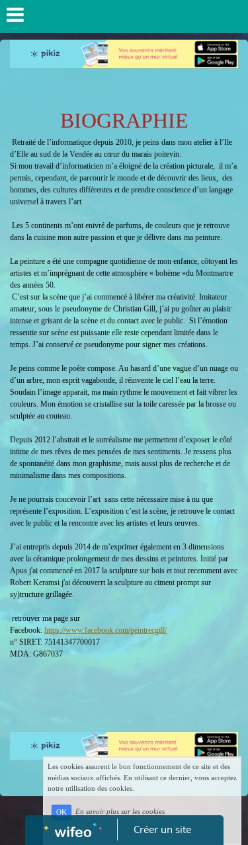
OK (61, 812)
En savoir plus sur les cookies (120, 812)
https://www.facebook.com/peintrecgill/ (105, 630)
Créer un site (162, 829)
